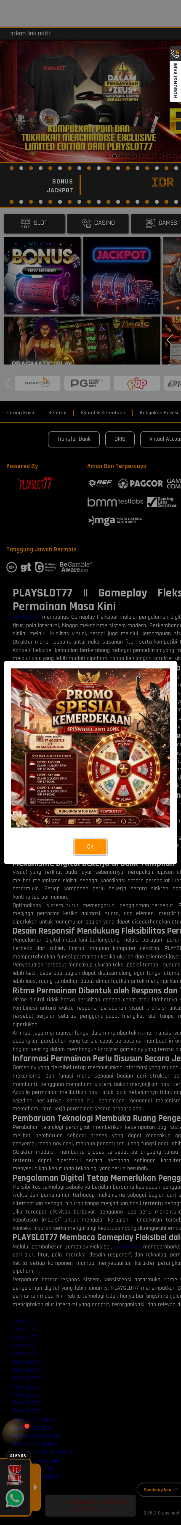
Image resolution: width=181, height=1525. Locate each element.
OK (90, 847)
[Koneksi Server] (18, 1434)
